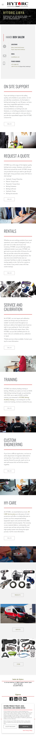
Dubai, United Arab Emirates (17, 47)
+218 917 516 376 (15, 66)
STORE (18, 664)
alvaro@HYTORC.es (18, 685)
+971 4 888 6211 (15, 64)
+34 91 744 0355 (18, 684)
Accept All (25, 726)
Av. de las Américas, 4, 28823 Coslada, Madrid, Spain (18, 682)
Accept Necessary (10, 726)
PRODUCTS (17, 595)
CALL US (9, 124)
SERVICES (18, 629)
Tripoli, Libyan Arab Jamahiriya (18, 49)
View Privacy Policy (27, 730)
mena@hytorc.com (15, 57)
